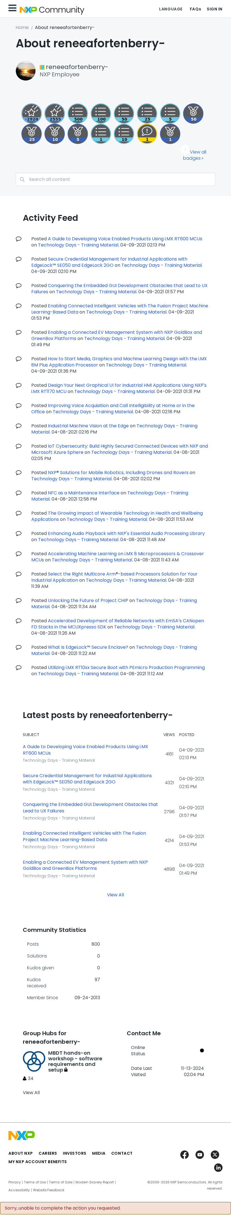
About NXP (20, 1153)
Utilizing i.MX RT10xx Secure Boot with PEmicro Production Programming (126, 667)
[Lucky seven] (55, 113)
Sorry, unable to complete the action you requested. (63, 1208)
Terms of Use (35, 1182)
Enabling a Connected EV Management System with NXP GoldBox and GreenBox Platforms (85, 865)
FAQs (195, 9)
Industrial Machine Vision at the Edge (88, 426)
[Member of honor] (31, 113)
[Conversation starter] (170, 113)
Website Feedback (48, 1190)
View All (115, 894)
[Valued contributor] (78, 134)
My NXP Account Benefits (37, 1162)
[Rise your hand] (101, 134)
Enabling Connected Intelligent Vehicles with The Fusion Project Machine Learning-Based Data (84, 836)
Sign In (215, 9)
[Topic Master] (101, 113)
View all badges (194, 155)
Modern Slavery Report (94, 1182)
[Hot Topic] (124, 134)
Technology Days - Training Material (78, 245)
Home (22, 27)
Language (170, 9)
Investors (74, 1153)
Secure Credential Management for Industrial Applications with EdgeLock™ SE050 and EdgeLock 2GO (109, 262)
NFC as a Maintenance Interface (83, 493)
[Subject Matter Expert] (78, 113)
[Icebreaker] (147, 134)
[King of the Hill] (193, 113)
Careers (48, 1153)
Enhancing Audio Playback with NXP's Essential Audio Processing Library (126, 533)
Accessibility (19, 1190)
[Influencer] (55, 134)
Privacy (14, 1182)
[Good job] (170, 134)
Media (99, 1153)
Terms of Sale (60, 1182)
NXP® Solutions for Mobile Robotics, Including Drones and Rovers (118, 472)
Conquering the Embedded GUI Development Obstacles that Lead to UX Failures (90, 807)
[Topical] (147, 113)
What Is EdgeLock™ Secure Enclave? (88, 647)
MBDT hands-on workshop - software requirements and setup (75, 1061)
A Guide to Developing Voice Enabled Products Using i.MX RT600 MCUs (125, 238)
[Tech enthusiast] (124, 113)
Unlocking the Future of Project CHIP (88, 600)
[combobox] (115, 179)
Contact (122, 1153)
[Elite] (31, 134)
